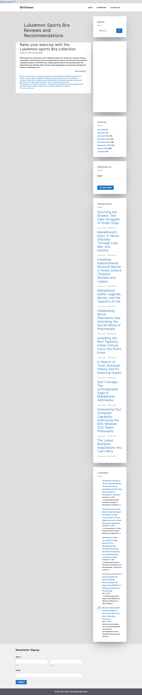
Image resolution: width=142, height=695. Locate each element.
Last (51, 665)
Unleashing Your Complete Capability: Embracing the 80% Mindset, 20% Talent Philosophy (109, 420)
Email (100, 176)
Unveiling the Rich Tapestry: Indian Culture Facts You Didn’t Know (109, 345)
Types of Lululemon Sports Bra (58, 82)
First (17, 665)
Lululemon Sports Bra (27, 80)
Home (90, 7)
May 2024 (101, 130)
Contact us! (115, 7)
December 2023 (103, 139)
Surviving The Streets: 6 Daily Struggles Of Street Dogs (112, 577)
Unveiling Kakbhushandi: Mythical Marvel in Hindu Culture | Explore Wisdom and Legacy (109, 270)
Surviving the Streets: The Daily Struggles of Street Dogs (108, 217)
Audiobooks (101, 7)
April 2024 (101, 133)
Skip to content (6, 2)
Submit (21, 682)
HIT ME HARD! (105, 188)
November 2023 (103, 142)
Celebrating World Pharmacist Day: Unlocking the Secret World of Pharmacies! (109, 320)
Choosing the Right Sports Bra (58, 84)
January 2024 (103, 136)
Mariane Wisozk (109, 608)
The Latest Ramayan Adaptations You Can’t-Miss (109, 446)
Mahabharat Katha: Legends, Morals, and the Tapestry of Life (109, 296)
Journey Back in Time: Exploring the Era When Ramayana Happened (111, 520)
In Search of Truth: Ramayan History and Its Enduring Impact (109, 367)
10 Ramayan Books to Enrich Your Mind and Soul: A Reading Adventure (111, 613)
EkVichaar (27, 7)
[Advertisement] (109, 77)
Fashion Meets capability (34, 78)
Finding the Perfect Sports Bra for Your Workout (61, 78)
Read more (80, 71)
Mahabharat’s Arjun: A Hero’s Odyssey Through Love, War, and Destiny (108, 241)
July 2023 (101, 151)
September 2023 (104, 145)
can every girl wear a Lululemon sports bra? (37, 76)
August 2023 (102, 148)
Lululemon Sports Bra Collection (59, 86)
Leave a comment (28, 88)
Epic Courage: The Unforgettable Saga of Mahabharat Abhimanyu (107, 391)
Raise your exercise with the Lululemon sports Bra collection (48, 46)
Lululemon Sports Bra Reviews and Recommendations (55, 80)
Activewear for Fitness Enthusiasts (34, 84)
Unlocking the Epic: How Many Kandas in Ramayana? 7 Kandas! (112, 492)
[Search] (119, 30)
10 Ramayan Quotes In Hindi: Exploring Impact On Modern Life (111, 483)
